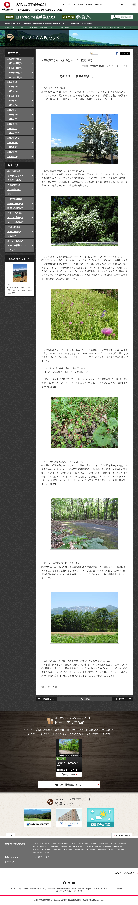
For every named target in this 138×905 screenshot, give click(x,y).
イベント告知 (15, 217)
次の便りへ (48, 699)
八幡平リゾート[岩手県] (59, 843)
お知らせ (13, 227)
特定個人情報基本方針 (80, 888)
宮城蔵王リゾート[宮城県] (79, 843)
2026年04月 (14, 63)
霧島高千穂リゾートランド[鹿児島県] (111, 849)
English (121, 4)
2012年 (12, 142)
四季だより (15, 180)
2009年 (12, 156)
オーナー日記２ (16, 245)
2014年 (13, 133)
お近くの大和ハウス (68, 4)
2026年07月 (14, 58)
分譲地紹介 (14, 199)
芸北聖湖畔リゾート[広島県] (113, 847)
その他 (11, 236)
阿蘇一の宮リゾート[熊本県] (85, 849)
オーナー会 (14, 231)
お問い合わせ (100, 4)
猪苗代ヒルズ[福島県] (118, 843)
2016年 (12, 124)
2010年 (12, 152)
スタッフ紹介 (15, 213)
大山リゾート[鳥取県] (93, 847)
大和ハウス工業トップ (11, 27)
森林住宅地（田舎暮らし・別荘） (49, 10)
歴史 (11, 194)
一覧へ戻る (84, 699)
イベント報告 (15, 222)
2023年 (12, 91)
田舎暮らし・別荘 (26, 27)
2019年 (12, 110)
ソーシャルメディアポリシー (99, 888)
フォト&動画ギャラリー (42, 857)
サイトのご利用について (19, 888)
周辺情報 (14, 189)
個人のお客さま (24, 10)
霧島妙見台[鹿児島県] (41, 852)
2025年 (12, 82)
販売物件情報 (15, 208)
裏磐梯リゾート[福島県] (99, 843)
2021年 (12, 100)
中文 (127, 4)
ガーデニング (15, 175)
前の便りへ (120, 699)
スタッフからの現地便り (63, 27)
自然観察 (13, 185)
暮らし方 (13, 171)
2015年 (12, 128)
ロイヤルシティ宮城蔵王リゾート (44, 27)
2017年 (12, 119)
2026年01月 (14, 77)
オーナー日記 (15, 241)
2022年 (13, 96)
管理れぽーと (15, 203)
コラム (11, 250)
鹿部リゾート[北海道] (41, 843)
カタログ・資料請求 (85, 4)
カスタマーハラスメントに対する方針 (69, 891)
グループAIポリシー (119, 888)
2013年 (13, 138)
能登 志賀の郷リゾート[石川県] (72, 847)
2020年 (12, 105)
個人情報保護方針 (63, 888)
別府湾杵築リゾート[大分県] (63, 849)
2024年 (12, 86)
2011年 (12, 147)
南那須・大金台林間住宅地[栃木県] (45, 847)
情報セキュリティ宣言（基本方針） (43, 888)
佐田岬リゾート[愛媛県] (41, 849)
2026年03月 (14, 68)
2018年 (12, 114)
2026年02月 (14, 72)
